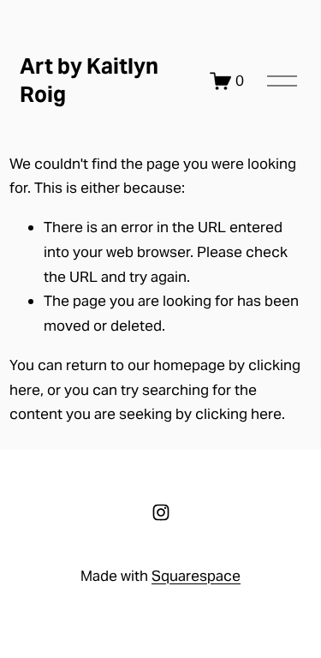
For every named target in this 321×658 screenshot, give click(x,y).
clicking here (238, 413)
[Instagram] (160, 512)
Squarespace (196, 575)
